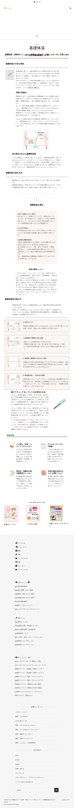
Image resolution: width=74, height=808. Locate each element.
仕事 (18, 554)
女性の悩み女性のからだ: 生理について (55, 472)
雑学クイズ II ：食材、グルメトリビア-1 (29, 676)
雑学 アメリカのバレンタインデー (27, 730)
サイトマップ (19, 773)
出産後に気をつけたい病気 (25, 598)
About (17, 764)
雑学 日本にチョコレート (24, 738)
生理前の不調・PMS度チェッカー (27, 626)
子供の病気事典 (21, 601)
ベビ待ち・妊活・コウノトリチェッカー (24, 445)
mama (37, 44)
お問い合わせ (19, 769)
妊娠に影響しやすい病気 (24, 590)
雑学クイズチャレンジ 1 (24, 605)
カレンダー (21, 566)
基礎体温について (22, 633)
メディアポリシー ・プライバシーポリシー (29, 777)
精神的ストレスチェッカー (25, 641)
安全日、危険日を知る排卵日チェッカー (24, 472)
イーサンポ (21, 543)
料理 (18, 562)
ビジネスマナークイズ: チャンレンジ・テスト (31, 665)
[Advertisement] (37, 18)
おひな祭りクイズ (21, 721)
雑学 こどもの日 (21, 716)
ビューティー (22, 547)
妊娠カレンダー (10, 524)
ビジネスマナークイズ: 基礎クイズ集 (28, 661)
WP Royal (16, 804)
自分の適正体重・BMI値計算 (25, 629)
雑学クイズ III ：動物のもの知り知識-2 (29, 688)
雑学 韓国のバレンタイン (24, 734)
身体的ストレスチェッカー (25, 645)
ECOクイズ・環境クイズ (24, 695)
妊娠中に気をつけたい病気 (25, 594)
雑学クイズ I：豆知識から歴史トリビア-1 (30, 669)
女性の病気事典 (21, 586)
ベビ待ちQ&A (32, 524)
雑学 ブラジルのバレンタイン (25, 725)
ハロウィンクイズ (21, 712)
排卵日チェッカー (22, 622)
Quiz (16, 755)
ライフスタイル (22, 558)
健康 (19, 551)
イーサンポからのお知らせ (24, 782)
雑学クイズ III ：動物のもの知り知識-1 (29, 684)
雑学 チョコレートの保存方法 (25, 743)
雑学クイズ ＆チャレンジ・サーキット (29, 692)
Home (17, 760)
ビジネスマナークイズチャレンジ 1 (28, 609)
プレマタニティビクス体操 (55, 445)
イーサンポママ (22, 570)
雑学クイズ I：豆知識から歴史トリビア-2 (30, 673)
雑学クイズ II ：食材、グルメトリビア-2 (29, 680)
